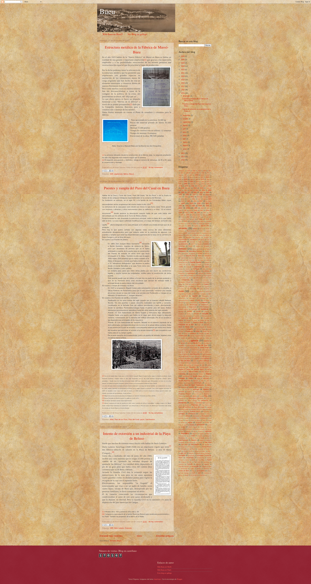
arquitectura (118, 174)
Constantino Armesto (185, 282)
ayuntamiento (183, 244)
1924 (182, 201)
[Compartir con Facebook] (110, 171)
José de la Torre (183, 352)
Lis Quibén (194, 363)
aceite (188, 223)
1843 (191, 179)
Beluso (183, 248)
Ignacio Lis (207, 341)
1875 (202, 183)
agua (189, 225)
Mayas (207, 376)
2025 (183, 59)
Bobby (207, 251)
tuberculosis (184, 468)
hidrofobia (191, 338)
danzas (207, 291)
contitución (197, 282)
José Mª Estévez (204, 352)
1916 (204, 197)
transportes (195, 466)
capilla (181, 266)
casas (199, 271)
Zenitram (202, 475)
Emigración (192, 307)
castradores (191, 273)
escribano (181, 313)
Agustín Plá (205, 225)
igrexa (183, 343)
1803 (185, 175)
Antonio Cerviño (183, 233)
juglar (192, 356)
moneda (207, 383)
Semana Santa (188, 451)
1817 (185, 177)
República (185, 433)
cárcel (207, 266)
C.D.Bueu (200, 258)
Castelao (206, 271)
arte (208, 239)
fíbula (180, 327)
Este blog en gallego (164, 573)
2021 (183, 73)
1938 (188, 208)
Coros (186, 284)
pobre (209, 420)
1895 (185, 190)
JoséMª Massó (185, 356)
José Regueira (195, 354)
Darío (180, 294)
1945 (190, 210)
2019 (183, 80)
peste (187, 418)
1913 (192, 197)
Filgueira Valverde (199, 327)
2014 (183, 153)
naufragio (196, 389)
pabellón (181, 400)
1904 (207, 192)
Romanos (182, 438)
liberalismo (181, 363)
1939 (195, 208)
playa (186, 420)
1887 (189, 188)
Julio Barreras (206, 356)
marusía (201, 374)
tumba (192, 468)
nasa (180, 389)
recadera (189, 429)
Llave (208, 363)
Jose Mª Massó (183, 354)
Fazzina (188, 322)
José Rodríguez (206, 354)
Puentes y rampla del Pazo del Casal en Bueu (136, 187)
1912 (186, 197)
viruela (186, 475)
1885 (209, 186)
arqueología (183, 239)
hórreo (207, 338)
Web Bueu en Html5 (113, 34)
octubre (186, 119)
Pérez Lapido (202, 409)
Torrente (190, 464)
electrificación (182, 307)
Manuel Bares (199, 369)
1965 (209, 215)
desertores (192, 298)
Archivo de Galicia (197, 235)
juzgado (188, 358)
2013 (183, 157)
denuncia (184, 296)
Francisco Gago (200, 329)
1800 (180, 175)
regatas (209, 429)
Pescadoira (205, 416)
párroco (192, 403)
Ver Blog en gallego (137, 34)
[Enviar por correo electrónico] (103, 171)
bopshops (157, 579)
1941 (208, 208)
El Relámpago (192, 304)
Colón (209, 277)
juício (197, 356)
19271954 (208, 201)
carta (204, 269)
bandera (206, 244)
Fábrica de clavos (191, 320)
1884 (204, 186)
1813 (180, 177)
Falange (181, 322)
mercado (206, 378)
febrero (185, 145)
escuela (205, 314)
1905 (180, 195)
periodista (201, 413)
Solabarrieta (200, 457)
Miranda (195, 380)
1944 (185, 210)
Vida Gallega (184, 473)
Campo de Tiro (183, 264)
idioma (186, 341)
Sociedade (191, 455)
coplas (180, 284)
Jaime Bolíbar (193, 347)
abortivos (208, 221)
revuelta (201, 433)
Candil (192, 264)
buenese (181, 255)
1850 (191, 181)
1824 (201, 177)
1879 (186, 186)
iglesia (194, 340)
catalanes (201, 273)
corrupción (181, 286)
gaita (180, 333)
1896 (191, 190)
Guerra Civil (183, 336)
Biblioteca (182, 251)
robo (187, 436)
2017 (183, 86)
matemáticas (186, 376)
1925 (111, 174)
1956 (187, 215)
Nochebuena (198, 391)
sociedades (190, 457)
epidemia (204, 309)
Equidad (181, 311)
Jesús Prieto (204, 347)
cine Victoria (196, 277)
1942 (180, 210)
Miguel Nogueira (184, 380)
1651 (204, 170)
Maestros (192, 367)
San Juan (184, 444)
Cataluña (208, 273)
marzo (185, 142)
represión (208, 431)
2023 (183, 66)
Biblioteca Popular (195, 251)
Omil (200, 396)
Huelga (181, 341)
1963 (204, 215)
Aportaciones (205, 233)
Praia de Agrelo (183, 424)
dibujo (192, 300)
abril (184, 139)
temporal (183, 462)
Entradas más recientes (111, 536)
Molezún (181, 383)
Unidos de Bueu (184, 470)
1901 (189, 192)
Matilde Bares (197, 376)
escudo (196, 313)
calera (201, 260)
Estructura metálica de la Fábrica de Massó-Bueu (137, 49)
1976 (209, 217)
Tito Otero (197, 462)
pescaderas (196, 416)
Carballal (188, 266)
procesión (201, 425)
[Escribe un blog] (105, 171)
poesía (190, 422)
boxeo (200, 253)
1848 (180, 181)
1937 (180, 208)
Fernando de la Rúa (186, 324)
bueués (183, 258)
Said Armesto (150, 419)
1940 (202, 208)
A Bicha (202, 221)
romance (199, 436)
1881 (192, 186)
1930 (199, 203)
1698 (197, 173)
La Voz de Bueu (184, 361)
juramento (181, 358)
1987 (187, 219)
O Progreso (205, 394)
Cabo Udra (188, 260)
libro (188, 363)
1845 (202, 179)
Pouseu (207, 422)
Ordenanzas (182, 398)
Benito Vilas (206, 249)
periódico (182, 414)
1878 (180, 186)
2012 (183, 160)
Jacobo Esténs (183, 347)
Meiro (198, 378)
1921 (199, 199)
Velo (193, 470)
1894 (180, 190)
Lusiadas (196, 365)
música (191, 387)
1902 (195, 192)
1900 (111, 528)
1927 (201, 201)
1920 (193, 199)
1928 (183, 203)
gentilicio (193, 333)
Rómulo (190, 438)
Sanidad (189, 446)
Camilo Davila (195, 262)
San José (208, 442)
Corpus (206, 284)
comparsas (185, 280)
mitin (202, 380)
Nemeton (189, 391)
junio (185, 132)
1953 (204, 212)
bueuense (208, 255)
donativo (181, 302)
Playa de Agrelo (195, 420)
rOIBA (193, 436)
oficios (194, 396)
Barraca (198, 246)
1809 (196, 175)
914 (196, 221)
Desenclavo (182, 298)
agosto (185, 125)
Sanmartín (197, 446)
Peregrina (193, 409)
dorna (187, 302)
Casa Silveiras (190, 271)
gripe (208, 333)
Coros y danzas (196, 284)
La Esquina (196, 358)
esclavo (207, 311)
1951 (192, 212)
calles (207, 260)
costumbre (191, 286)
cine (190, 277)
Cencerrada (189, 275)
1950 (186, 212)
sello (180, 451)
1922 (204, 199)
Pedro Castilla (185, 409)
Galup (185, 333)
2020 (183, 76)
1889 (201, 188)
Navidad (181, 391)
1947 (201, 210)
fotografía (189, 329)
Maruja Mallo (192, 374)
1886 (182, 188)
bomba (186, 253)
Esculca (181, 316)
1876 (208, 183)
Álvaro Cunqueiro (192, 231)
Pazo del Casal (134, 419)
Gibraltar (201, 333)
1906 (187, 195)
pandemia (182, 403)
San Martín (195, 444)
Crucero (207, 286)
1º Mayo (200, 219)
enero (185, 149)
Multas (209, 385)
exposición (196, 318)
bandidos (182, 246)
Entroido (194, 309)
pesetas (181, 418)
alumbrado (182, 231)
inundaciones (191, 345)
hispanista (199, 338)
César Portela (207, 275)
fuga (182, 331)
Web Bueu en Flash (164, 570)
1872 (191, 183)
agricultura (181, 225)
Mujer (186, 385)
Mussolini (199, 387)
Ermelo (189, 311)
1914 (198, 197)
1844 (196, 179)
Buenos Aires (190, 255)
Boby (180, 253)
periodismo (192, 413)
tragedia (206, 464)
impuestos (207, 343)
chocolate (183, 277)
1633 (199, 170)
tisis (190, 462)
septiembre (187, 122)
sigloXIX (191, 453)
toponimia (206, 462)
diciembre (186, 96)
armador (197, 237)
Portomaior (199, 422)
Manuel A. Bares (184, 369)
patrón (187, 405)
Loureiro (188, 365)
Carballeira (197, 267)
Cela (182, 275)
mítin (208, 380)
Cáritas (180, 269)
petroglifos (194, 418)
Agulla (196, 225)
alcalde (183, 228)
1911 (180, 197)
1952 (198, 212)
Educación (194, 302)
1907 (194, 194)
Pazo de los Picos (121, 419)
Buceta (207, 253)
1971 (194, 217)
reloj (194, 431)
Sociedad (182, 455)
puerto (209, 424)
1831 (180, 179)
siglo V (209, 451)
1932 (180, 206)
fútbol (198, 331)
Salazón (194, 440)
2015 (183, 93)
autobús (206, 241)
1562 (193, 170)
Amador (201, 231)
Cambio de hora (183, 262)
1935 (200, 206)
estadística (189, 316)
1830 (207, 177)
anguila (207, 231)
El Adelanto (203, 302)
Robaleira (181, 436)
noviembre (187, 115)
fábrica (125, 174)
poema (183, 422)
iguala (189, 343)
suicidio (193, 460)
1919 (188, 199)
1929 (191, 203)
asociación (182, 242)
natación (187, 389)
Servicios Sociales (200, 451)
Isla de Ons (202, 345)
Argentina (188, 237)
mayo (185, 135)
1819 (191, 177)
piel (210, 418)
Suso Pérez (201, 460)
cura (181, 291)
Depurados (205, 296)
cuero (207, 288)
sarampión (184, 449)
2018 (183, 83)
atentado (192, 241)
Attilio (199, 241)
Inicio (139, 536)
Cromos (199, 286)
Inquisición (182, 345)
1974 (204, 217)
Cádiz (195, 260)
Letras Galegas (204, 360)
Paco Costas (192, 400)
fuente (209, 329)
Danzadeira (200, 291)
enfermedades (204, 307)
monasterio (189, 383)
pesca (188, 416)
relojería (200, 431)
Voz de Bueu (194, 475)
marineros (182, 374)
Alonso (201, 228)
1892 (207, 188)
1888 (195, 188)
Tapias (209, 460)
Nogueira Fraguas (185, 394)
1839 (185, 179)
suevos (187, 460)
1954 (209, 212)
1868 (185, 184)
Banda (199, 244)
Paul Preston (205, 405)
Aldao (112, 419)
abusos (183, 223)
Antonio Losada (194, 233)
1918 (182, 199)
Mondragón (198, 383)
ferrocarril (206, 324)
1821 (196, 177)
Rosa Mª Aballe (199, 438)
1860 (202, 181)
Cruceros (181, 288)
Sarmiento (200, 449)
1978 (182, 219)
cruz (188, 288)
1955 (182, 215)
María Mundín (205, 371)
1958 (193, 215)
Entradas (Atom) (115, 541)
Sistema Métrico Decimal (203, 453)
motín (180, 385)
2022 (183, 70)
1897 (197, 190)
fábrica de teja (204, 320)
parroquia (199, 403)
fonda (182, 329)
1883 (198, 186)
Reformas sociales (200, 429)
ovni (208, 398)
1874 (197, 183)
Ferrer (199, 324)
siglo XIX (183, 453)
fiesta (187, 327)
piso (182, 420)
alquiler (208, 228)
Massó (131, 174)
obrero (187, 396)
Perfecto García (195, 411)
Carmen (188, 269)
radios (202, 427)
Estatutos (196, 316)
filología (209, 327)
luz (203, 365)
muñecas (183, 387)
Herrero (183, 338)
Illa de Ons (197, 343)
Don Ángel (206, 300)
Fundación (189, 331)
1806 (190, 175)
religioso (188, 431)
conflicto (196, 280)
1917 (209, 197)
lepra (194, 360)
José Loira (194, 352)
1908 (200, 194)
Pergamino (206, 411)
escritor (189, 313)
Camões (207, 262)
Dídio (199, 300)
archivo (188, 235)
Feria (208, 322)
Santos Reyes (206, 446)
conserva (205, 280)
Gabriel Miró (206, 331)
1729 (202, 173)
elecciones (204, 304)
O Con (197, 394)
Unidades (206, 468)
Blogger (179, 579)
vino (199, 473)
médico (191, 378)
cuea (201, 288)
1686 (187, 173)
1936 (207, 206)
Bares (190, 246)
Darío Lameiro (119, 528)
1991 (193, 219)
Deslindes (202, 298)
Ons (206, 396)
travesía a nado (206, 466)
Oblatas (181, 396)
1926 (195, 201)
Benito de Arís (197, 249)
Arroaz (202, 239)
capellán (206, 264)
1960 (198, 215)
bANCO (193, 244)
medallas (182, 378)
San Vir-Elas (205, 444)
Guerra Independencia (196, 335)
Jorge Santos (206, 349)
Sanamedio (182, 446)
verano (209, 470)
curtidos (192, 291)
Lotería (181, 365)
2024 (183, 63)
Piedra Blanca (203, 418)
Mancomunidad (204, 367)
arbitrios (181, 235)
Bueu (107, 11)
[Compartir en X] (108, 171)
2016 (183, 90)
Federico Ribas (198, 322)
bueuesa (191, 258)
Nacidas (207, 387)
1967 (188, 217)
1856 (197, 181)
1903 (201, 192)
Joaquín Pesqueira (184, 349)
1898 (203, 190)
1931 (207, 203)
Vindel (193, 473)
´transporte (182, 170)
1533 (188, 170)
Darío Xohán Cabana (200, 294)
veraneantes (201, 470)
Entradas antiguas (165, 536)
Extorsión (128, 528)
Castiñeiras (182, 273)
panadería (204, 400)
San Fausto (199, 442)
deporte (195, 296)
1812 (208, 175)
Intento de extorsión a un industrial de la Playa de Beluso (136, 436)
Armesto (206, 237)
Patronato (194, 405)
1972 (199, 217)
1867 (180, 183)
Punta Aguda (193, 427)
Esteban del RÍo (206, 316)
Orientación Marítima (196, 398)
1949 (180, 212)
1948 (207, 210)
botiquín (193, 253)
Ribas (207, 433)
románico (207, 436)
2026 (183, 56)
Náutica (205, 389)
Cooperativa (205, 282)
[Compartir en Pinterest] (112, 171)
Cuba (194, 288)
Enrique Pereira (183, 309)
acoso (194, 223)
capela (199, 264)
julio (184, 129)
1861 (208, 181)
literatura (201, 363)
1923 (209, 199)
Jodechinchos (195, 349)
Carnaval (196, 269)
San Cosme (190, 442)
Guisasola (208, 335)
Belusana (206, 246)
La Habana (205, 358)
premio (192, 424)
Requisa (194, 433)
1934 (193, 206)
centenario (198, 275)
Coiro (204, 277)
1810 (202, 175)
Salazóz (202, 440)
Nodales (207, 391)
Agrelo (200, 223)
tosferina (198, 464)
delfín (209, 294)
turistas (199, 468)
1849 (185, 181)
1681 (182, 173)
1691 (192, 173)
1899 (209, 190)
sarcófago (192, 449)
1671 (209, 170)
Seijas (207, 449)
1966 (182, 217)
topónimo (181, 464)
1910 (207, 194)
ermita (198, 311)
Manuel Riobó (194, 371)
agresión (207, 223)
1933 (187, 206)
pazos (142, 419)
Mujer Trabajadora (197, 385)
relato (182, 431)
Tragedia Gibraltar (184, 466)
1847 (208, 179)
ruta (208, 438)
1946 (195, 210)
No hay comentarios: (156, 167)
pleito (204, 420)
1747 (208, 173)
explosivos (184, 318)
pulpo (183, 427)
